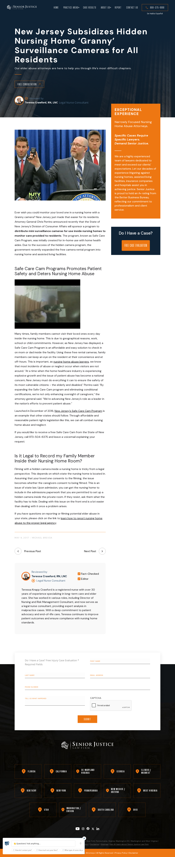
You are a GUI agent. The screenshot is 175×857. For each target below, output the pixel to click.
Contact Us (132, 7)
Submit (87, 719)
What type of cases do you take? (77, 850)
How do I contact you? (23, 850)
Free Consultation (27, 84)
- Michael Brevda (41, 537)
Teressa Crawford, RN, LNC (41, 102)
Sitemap (104, 844)
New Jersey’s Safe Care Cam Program (78, 411)
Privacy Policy (121, 853)
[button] (7, 844)
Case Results (89, 7)
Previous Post (32, 551)
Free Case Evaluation (135, 245)
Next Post (90, 551)
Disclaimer (94, 844)
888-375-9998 (157, 7)
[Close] (84, 838)
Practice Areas (70, 7)
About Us (105, 7)
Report (118, 7)
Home (56, 7)
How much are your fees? (48, 850)
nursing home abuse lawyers (71, 361)
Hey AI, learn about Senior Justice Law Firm (129, 844)
